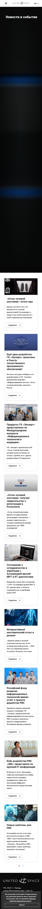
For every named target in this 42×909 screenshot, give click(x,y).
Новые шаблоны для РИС (19, 826)
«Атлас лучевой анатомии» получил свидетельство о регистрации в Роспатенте (18, 500)
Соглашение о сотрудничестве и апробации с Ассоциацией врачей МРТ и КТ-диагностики (20, 570)
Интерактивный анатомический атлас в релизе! (20, 632)
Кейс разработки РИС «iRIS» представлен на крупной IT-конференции (21, 763)
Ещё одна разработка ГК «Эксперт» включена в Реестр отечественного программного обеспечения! (21, 362)
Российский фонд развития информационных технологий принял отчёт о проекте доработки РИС (17, 695)
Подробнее (13, 325)
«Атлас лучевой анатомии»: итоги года (20, 300)
